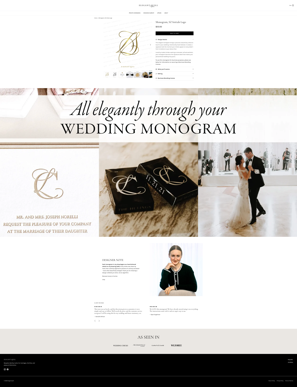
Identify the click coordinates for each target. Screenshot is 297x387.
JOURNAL (290, 362)
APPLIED (159, 13)
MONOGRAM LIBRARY (148, 13)
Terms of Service (289, 380)
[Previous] (95, 321)
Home (95, 18)
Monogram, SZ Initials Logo (105, 18)
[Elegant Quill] (148, 5)
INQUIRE (290, 359)
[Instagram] (5, 369)
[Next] (150, 44)
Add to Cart (174, 33)
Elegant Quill (11, 380)
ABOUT (166, 13)
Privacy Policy (280, 380)
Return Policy (272, 380)
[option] (127, 44)
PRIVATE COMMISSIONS (134, 13)
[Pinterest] (8, 369)
